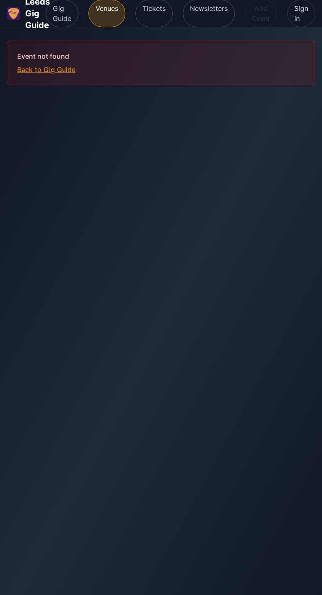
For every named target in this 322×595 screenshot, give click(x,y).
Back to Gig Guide (46, 69)
